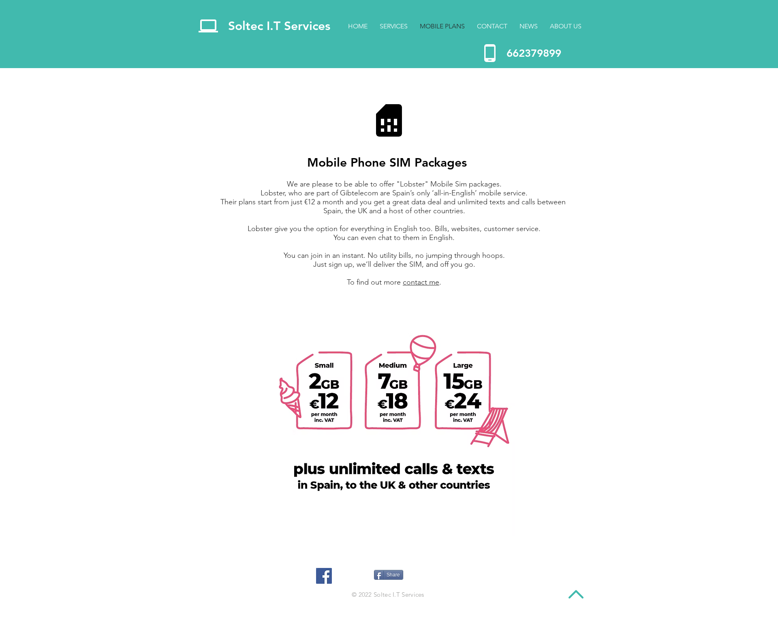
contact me (421, 282)
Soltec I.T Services (279, 26)
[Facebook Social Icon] (324, 576)
